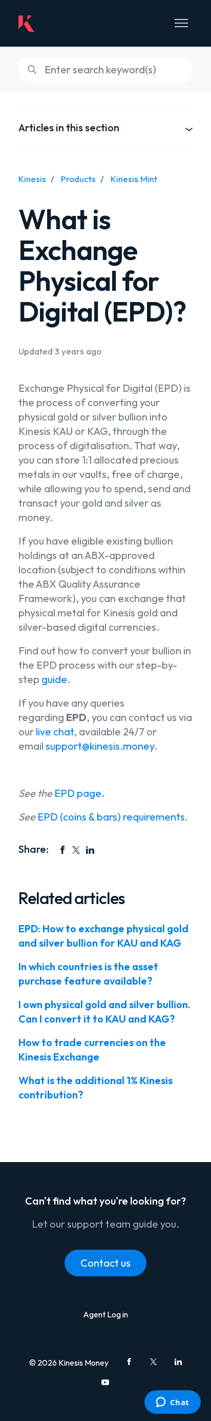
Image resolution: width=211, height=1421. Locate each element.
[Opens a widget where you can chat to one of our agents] (172, 1403)
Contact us (105, 1262)
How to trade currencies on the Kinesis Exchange (92, 1049)
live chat (54, 731)
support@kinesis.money (100, 745)
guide (54, 679)
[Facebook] (62, 849)
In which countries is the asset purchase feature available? (88, 973)
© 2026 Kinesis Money (69, 1362)
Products (78, 178)
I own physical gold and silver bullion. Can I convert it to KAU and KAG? (104, 1011)
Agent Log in (105, 1314)
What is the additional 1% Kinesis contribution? (95, 1087)
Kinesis (32, 178)
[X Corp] (76, 849)
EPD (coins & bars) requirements (111, 816)
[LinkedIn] (90, 849)
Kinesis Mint (134, 178)
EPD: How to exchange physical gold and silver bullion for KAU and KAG (103, 935)
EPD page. (79, 793)
